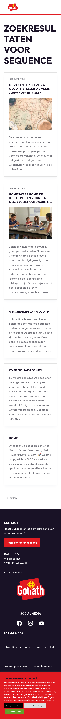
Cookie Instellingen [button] (35, 705)
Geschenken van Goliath (29, 311)
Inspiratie (14, 79)
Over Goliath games (25, 370)
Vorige (13, 498)
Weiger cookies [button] (13, 705)
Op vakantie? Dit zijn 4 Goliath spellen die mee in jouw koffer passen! (29, 89)
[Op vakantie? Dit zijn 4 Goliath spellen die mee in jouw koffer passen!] (30, 114)
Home (13, 438)
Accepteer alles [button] (14, 711)
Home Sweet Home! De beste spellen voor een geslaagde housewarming (30, 198)
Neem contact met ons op (22, 542)
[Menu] (5, 7)
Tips (22, 79)
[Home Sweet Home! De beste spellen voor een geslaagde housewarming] (30, 223)
